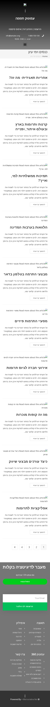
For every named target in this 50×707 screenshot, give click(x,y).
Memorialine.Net (30, 699)
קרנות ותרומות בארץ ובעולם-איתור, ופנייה (31, 126)
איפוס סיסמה (15, 29)
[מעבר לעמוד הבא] (15, 547)
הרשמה (37, 29)
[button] (25, 44)
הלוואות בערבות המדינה (29, 227)
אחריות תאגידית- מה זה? (28, 77)
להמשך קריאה (37, 101)
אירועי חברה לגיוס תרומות (27, 367)
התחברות (27, 29)
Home (45, 56)
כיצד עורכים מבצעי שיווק (28, 461)
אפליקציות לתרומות (32, 508)
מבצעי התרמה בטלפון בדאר (26, 274)
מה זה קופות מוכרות (32, 414)
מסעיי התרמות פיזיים (31, 321)
